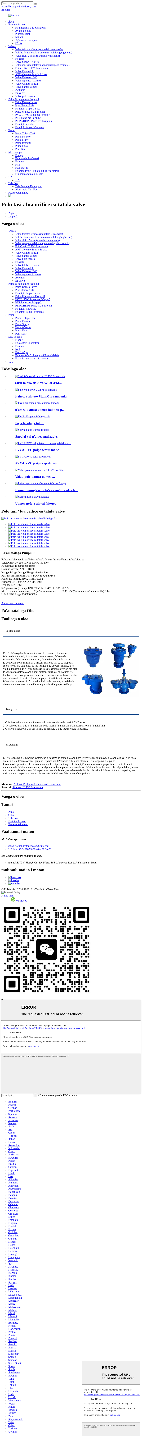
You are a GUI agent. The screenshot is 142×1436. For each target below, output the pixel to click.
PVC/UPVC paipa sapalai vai (36, 463)
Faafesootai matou (18, 192)
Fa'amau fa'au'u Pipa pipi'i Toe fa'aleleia (37, 170)
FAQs (18, 43)
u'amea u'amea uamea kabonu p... (40, 409)
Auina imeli (7, 895)
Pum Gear (20, 149)
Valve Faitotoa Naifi (26, 77)
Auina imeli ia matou (12, 603)
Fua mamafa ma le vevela (29, 173)
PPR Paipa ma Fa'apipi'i (28, 117)
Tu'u (10, 177)
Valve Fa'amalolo (24, 71)
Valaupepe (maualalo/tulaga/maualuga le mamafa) (42, 64)
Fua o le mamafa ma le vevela (31, 358)
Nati (17, 164)
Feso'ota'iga (21, 167)
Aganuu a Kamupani (26, 40)
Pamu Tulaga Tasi (25, 133)
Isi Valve (20, 93)
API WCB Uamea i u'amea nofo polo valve (37, 784)
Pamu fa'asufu (23, 142)
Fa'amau (19, 161)
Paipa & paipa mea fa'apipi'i (23, 99)
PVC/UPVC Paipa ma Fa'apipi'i (32, 114)
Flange (19, 155)
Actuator (20, 89)
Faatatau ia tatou (17, 24)
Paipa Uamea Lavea (26, 102)
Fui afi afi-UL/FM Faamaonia (31, 68)
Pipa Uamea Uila (24, 105)
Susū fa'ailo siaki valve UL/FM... (38, 383)
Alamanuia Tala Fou (26, 189)
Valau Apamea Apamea (28, 80)
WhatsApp (21, 900)
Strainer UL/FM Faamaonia (27, 787)
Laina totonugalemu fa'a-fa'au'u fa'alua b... (46, 490)
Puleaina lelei (22, 33)
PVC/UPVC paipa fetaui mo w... (38, 450)
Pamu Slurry (22, 139)
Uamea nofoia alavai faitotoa (35, 503)
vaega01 (12, 216)
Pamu (11, 130)
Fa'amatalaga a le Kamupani (30, 27)
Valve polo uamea (25, 96)
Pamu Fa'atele (22, 136)
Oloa (11, 814)
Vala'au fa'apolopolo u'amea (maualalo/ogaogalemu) (43, 52)
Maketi (19, 36)
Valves (12, 46)
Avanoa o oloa (23, 30)
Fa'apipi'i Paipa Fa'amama (29, 127)
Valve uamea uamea (26, 86)
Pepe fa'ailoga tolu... (29, 423)
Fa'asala (19, 58)
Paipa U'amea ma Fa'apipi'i (30, 111)
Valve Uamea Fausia (26, 83)
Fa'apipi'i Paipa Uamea (27, 108)
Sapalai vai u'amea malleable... (37, 436)
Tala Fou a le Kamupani (28, 186)
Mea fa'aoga (15, 152)
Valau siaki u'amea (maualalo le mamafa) (37, 55)
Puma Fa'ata (22, 145)
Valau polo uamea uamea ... (35, 476)
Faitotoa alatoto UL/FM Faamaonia (41, 396)
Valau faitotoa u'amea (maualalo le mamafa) (39, 49)
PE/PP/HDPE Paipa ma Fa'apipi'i (33, 121)
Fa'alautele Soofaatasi (27, 158)
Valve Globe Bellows (27, 61)
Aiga (11, 21)
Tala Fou (13, 183)
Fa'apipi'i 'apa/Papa (25, 124)
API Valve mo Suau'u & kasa (31, 74)
